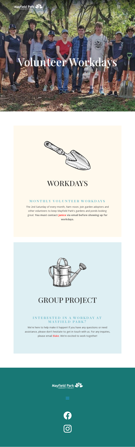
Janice (62, 215)
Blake (56, 335)
